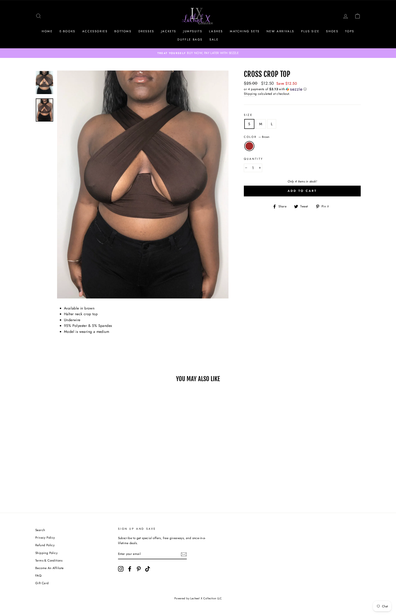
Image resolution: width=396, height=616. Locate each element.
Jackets (168, 31)
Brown (249, 146)
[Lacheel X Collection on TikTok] (147, 569)
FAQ (38, 575)
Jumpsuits (192, 31)
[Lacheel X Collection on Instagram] (121, 569)
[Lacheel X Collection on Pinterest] (138, 569)
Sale (213, 39)
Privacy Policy (45, 537)
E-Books (67, 31)
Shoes (332, 31)
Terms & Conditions (48, 560)
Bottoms (122, 31)
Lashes (216, 31)
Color (256, 137)
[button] (302, 89)
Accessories (95, 31)
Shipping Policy (46, 553)
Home (47, 31)
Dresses (146, 31)
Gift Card (42, 583)
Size (248, 115)
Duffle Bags (190, 39)
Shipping (250, 93)
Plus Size (310, 31)
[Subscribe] (184, 554)
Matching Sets (245, 31)
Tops (349, 31)
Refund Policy (45, 545)
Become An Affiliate (49, 568)
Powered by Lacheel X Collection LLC (198, 598)
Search (40, 530)
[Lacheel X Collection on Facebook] (129, 569)
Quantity (253, 159)
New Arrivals (280, 31)
